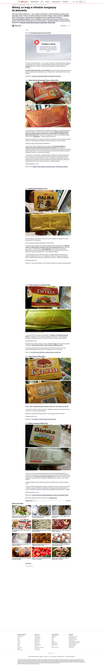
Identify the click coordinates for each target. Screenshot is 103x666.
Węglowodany (54, 636)
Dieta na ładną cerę (37, 649)
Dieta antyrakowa (37, 641)
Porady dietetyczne (71, 640)
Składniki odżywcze (56, 1)
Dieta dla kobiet (37, 642)
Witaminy (53, 641)
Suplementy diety (54, 643)
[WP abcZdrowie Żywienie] (26, 2)
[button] (76, 1)
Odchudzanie (65, 1)
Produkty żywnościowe (21, 635)
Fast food (19, 642)
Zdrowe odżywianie (34, 1)
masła (55, 343)
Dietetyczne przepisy (72, 646)
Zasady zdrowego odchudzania (73, 636)
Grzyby (19, 643)
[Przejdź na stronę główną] (19, 2)
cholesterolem (36, 136)
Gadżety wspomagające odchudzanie (74, 642)
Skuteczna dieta (37, 639)
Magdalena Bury (18, 25)
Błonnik (53, 640)
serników (66, 15)
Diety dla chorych (37, 640)
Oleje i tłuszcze (20, 636)
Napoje (19, 646)
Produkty (47, 1)
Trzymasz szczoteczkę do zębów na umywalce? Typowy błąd (37, 22)
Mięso (18, 639)
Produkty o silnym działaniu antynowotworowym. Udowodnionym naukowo (50, 166)
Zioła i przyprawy (20, 649)
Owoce (19, 641)
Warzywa (19, 640)
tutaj (37, 663)
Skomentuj (63, 25)
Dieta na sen (36, 646)
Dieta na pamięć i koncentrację (39, 647)
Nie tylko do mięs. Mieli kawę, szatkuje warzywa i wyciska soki (46, 352)
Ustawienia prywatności (70, 656)
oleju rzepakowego (46, 248)
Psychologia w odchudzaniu (73, 639)
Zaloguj (81, 1)
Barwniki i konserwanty (55, 647)
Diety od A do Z (37, 635)
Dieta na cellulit (37, 648)
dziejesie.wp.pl (53, 498)
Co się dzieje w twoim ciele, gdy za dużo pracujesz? (44, 419)
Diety (42, 1)
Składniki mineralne (54, 642)
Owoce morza (20, 647)
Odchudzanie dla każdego (72, 643)
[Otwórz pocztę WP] (73, 2)
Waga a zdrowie (71, 647)
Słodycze (19, 648)
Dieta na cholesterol (37, 636)
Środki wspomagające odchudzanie (74, 641)
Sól (52, 646)
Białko (52, 639)
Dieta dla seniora (37, 643)
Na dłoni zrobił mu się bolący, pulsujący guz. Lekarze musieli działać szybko (50, 495)
